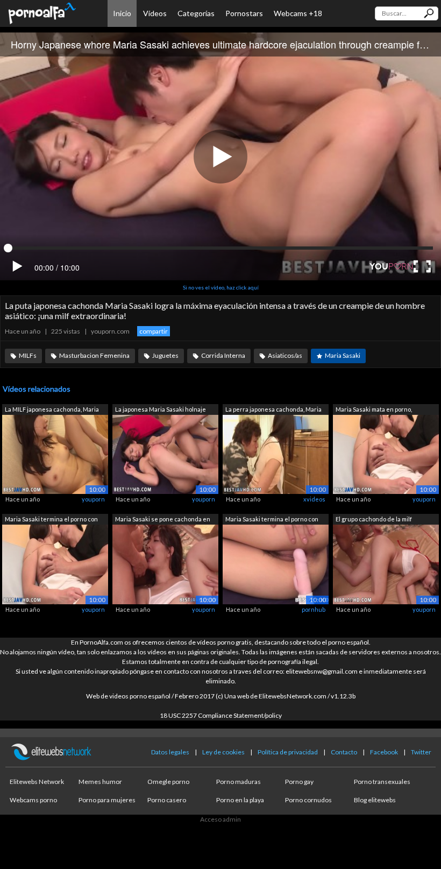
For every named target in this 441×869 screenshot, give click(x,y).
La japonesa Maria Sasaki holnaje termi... (160, 410)
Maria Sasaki (342, 355)
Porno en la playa (240, 800)
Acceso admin (220, 819)
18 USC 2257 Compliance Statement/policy (221, 715)
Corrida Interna (223, 355)
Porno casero (166, 800)
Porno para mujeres (107, 800)
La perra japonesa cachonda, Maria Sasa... (273, 410)
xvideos (314, 499)
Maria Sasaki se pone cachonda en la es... (162, 520)
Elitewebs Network (37, 782)
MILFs (28, 355)
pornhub (313, 609)
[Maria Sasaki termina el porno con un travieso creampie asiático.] (55, 564)
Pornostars (244, 13)
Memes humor (100, 782)
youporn (93, 499)
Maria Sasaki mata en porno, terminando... (374, 410)
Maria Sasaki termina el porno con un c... (271, 520)
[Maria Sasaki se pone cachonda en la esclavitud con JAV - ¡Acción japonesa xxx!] (165, 564)
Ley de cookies (223, 752)
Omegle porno (168, 782)
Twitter (421, 752)
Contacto (344, 752)
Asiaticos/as (285, 355)
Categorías (196, 13)
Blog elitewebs (375, 800)
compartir (153, 331)
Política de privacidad (288, 752)
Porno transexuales (382, 782)
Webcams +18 (298, 13)
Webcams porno (33, 800)
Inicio (122, 13)
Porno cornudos (308, 800)
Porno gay (299, 782)
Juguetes (165, 355)
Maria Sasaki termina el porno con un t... (51, 520)
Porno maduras (238, 782)
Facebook (384, 752)
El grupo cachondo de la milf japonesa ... (374, 520)
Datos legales (170, 752)
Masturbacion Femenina (94, 355)
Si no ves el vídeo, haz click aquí (221, 287)
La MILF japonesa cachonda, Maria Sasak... (52, 410)
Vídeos (155, 13)
